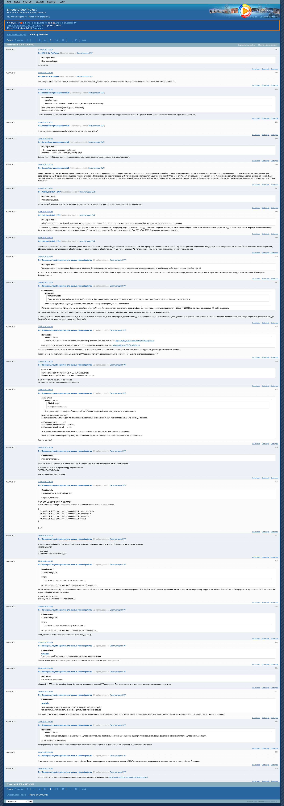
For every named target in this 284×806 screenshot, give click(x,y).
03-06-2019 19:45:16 (45, 327)
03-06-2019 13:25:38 (45, 752)
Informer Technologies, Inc (270, 801)
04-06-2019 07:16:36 (45, 282)
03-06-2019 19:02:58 (45, 361)
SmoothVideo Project (22, 9)
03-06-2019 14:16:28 (45, 606)
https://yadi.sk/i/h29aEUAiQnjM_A (126, 345)
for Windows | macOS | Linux (24, 25)
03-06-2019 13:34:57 (45, 721)
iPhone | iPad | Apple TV (35, 23)
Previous (19, 40)
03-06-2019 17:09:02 (45, 390)
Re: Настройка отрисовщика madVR (54, 93)
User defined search (267, 45)
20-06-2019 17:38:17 (45, 188)
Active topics (251, 17)
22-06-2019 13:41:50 (45, 164)
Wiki (9, 2)
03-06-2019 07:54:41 (45, 768)
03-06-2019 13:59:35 (45, 691)
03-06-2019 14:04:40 (45, 668)
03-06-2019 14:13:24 (45, 642)
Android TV (70, 23)
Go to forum (256, 69)
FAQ (15, 28)
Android (59, 23)
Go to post (274, 69)
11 (63, 40)
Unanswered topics (269, 17)
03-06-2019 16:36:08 (45, 482)
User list (27, 2)
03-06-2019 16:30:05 (45, 535)
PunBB (255, 801)
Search (40, 2)
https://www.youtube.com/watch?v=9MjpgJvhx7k (135, 341)
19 (76, 40)
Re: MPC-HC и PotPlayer (48, 53)
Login (62, 2)
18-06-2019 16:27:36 (45, 238)
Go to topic (265, 69)
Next (84, 40)
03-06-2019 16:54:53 (45, 447)
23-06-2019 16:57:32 (45, 89)
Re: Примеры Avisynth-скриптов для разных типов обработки (65, 260)
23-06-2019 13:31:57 (45, 122)
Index (17, 2)
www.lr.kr (45, 654)
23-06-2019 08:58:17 (45, 138)
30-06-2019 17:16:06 (45, 49)
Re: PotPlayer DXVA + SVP (49, 192)
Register (51, 2)
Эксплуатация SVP (85, 53)
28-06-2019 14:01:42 (45, 73)
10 (56, 40)
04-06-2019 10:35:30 (45, 256)
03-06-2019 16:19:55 (45, 561)
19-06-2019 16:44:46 (45, 211)
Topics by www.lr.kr (247, 45)
